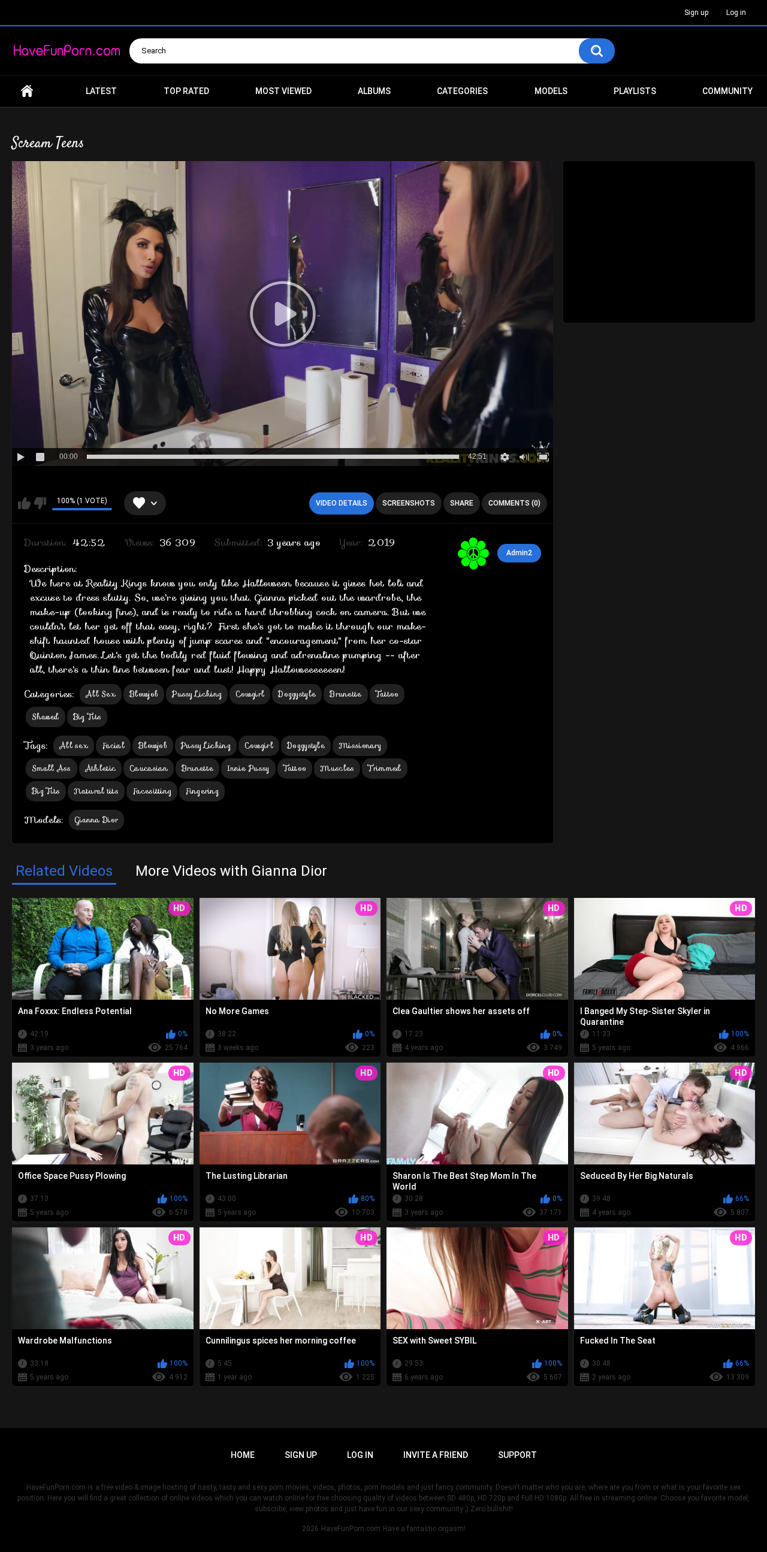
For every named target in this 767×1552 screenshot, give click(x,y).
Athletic (100, 768)
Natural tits (96, 791)
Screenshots (408, 503)
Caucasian (148, 768)
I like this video (24, 503)
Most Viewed (283, 91)
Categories (462, 91)
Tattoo (387, 694)
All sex (73, 745)
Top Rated (186, 91)
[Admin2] (473, 553)
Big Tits (87, 716)
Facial (113, 745)
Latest (101, 91)
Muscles (337, 768)
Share (461, 503)
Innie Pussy (248, 768)
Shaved (45, 716)
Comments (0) (514, 503)
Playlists (635, 91)
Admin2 (519, 553)
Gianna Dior (96, 819)
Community (727, 91)
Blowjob (143, 694)
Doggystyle (297, 694)
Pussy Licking (197, 694)
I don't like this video (40, 503)
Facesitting (151, 791)
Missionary (360, 745)
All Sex (101, 694)
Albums (374, 91)
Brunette (345, 694)
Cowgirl (249, 694)
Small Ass (51, 768)
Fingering (202, 791)
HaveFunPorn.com (351, 1528)
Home (27, 91)
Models (551, 91)
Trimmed (384, 768)
